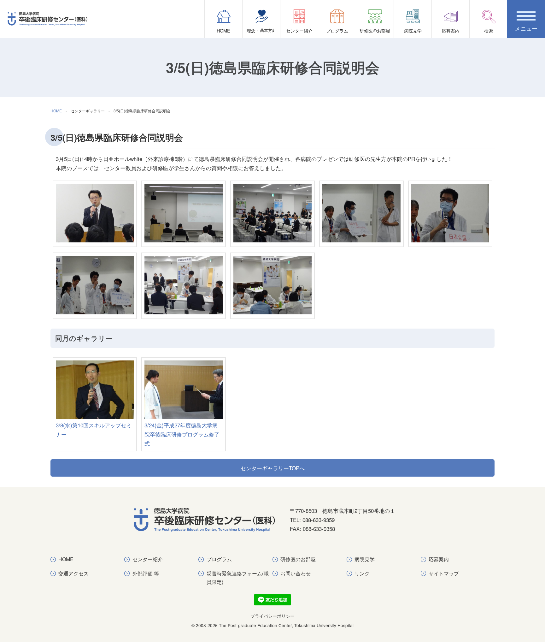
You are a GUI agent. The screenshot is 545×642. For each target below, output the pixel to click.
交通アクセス (73, 573)
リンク (362, 573)
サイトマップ (444, 573)
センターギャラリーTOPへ (273, 468)
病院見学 (413, 30)
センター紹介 (299, 30)
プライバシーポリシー (272, 616)
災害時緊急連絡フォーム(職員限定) (238, 578)
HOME (223, 30)
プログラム (337, 30)
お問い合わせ (295, 573)
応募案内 (451, 30)
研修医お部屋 (375, 30)
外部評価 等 (145, 573)
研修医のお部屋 (298, 559)
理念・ (261, 30)
